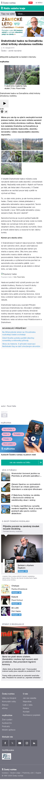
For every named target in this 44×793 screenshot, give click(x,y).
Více (21, 13)
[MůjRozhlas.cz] (4, 62)
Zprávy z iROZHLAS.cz (13, 624)
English (38, 773)
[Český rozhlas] (8, 2)
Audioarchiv (7, 723)
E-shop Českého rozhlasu (16, 521)
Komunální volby (9, 701)
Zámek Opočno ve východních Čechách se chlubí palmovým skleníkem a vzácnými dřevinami (27, 486)
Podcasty (6, 726)
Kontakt (26, 712)
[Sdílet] (6, 111)
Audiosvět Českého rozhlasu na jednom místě (18, 455)
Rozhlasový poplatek (31, 715)
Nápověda (27, 701)
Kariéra (26, 708)
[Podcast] (2, 111)
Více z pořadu (9, 470)
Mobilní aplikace (8, 730)
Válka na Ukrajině (9, 698)
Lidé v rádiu (28, 705)
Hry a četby (7, 429)
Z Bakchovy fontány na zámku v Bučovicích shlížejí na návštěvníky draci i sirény (26, 497)
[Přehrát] (4, 103)
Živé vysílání (8, 444)
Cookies (5, 773)
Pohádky (17, 434)
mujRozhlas (6, 423)
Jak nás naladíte (29, 698)
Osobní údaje (15, 773)
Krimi (5, 434)
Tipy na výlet (8, 13)
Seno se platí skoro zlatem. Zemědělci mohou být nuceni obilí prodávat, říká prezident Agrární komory (20, 660)
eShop (4, 708)
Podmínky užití (28, 773)
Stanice (5, 705)
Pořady (6, 439)
